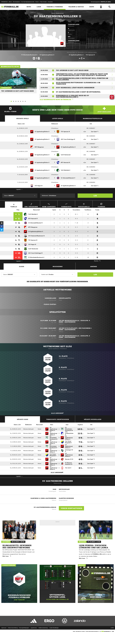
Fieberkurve (66, 206)
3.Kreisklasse (73, 24)
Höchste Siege (22, 419)
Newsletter (50, 1)
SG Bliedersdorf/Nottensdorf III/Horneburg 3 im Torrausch (78, 83)
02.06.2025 (44, 91)
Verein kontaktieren (71, 508)
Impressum (3, 627)
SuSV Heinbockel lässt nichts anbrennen (75, 87)
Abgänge (93, 266)
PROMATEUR (4, 1)
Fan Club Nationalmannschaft (27, 1)
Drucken (96, 261)
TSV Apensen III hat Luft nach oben (17, 90)
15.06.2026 (44, 74)
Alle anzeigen (57, 413)
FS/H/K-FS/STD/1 (50, 304)
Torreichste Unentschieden (57, 419)
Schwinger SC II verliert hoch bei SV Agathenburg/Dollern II (72, 96)
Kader (21, 266)
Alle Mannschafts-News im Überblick (55, 99)
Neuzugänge (58, 266)
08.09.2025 (44, 83)
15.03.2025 (44, 96)
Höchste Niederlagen (92, 419)
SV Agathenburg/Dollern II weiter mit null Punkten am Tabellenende (82, 79)
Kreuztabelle (84, 206)
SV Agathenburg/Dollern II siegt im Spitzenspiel (78, 92)
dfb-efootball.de (16, 1)
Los (95, 195)
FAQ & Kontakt (43, 1)
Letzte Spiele (57, 118)
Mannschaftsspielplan (92, 118)
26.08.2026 (44, 70)
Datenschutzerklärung (13, 627)
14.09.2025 (44, 79)
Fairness (101, 206)
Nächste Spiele (22, 118)
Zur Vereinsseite (57, 19)
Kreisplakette (65, 298)
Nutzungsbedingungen (24, 627)
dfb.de (10, 1)
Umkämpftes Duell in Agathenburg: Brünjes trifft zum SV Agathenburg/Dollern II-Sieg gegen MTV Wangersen (82, 74)
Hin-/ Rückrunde (31, 206)
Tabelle (14, 206)
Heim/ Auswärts (49, 206)
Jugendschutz (34, 627)
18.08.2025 (44, 87)
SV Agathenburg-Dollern (57, 481)
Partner (37, 1)
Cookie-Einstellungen (54, 627)
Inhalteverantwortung (43, 627)
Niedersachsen (60, 13)
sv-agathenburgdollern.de (45, 507)
